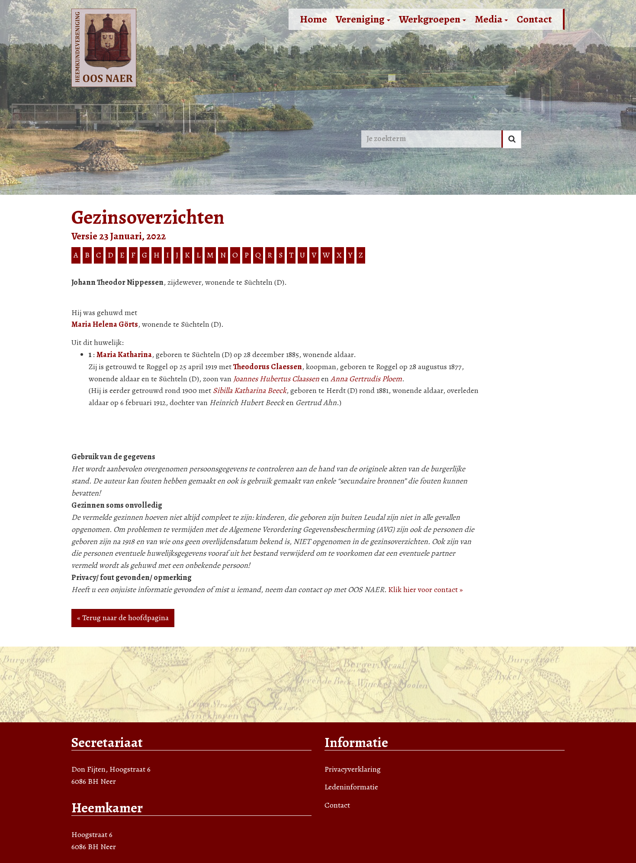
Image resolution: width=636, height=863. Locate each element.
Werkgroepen (429, 19)
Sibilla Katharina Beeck (249, 390)
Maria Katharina (124, 354)
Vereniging (360, 19)
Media (488, 19)
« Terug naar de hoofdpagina (123, 617)
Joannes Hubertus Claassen (276, 379)
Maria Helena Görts (104, 324)
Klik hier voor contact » (425, 589)
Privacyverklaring (352, 769)
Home (313, 19)
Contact (534, 19)
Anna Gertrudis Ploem (366, 379)
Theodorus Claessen (267, 366)
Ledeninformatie (351, 787)
